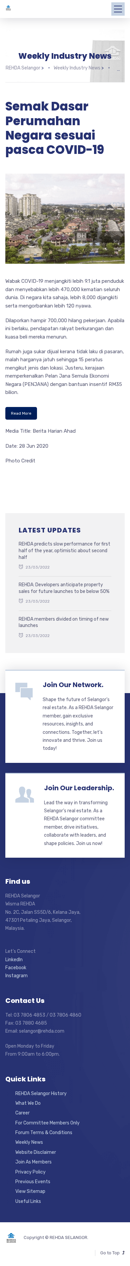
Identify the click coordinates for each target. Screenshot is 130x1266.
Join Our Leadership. (79, 788)
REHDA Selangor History (41, 1093)
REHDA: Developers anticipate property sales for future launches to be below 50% (64, 588)
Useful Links (28, 1201)
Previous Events (32, 1182)
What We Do (28, 1103)
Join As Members (33, 1162)
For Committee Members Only (47, 1123)
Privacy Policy (30, 1172)
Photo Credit (20, 461)
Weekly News (29, 1142)
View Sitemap (30, 1191)
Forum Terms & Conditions (43, 1132)
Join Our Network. (73, 684)
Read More (21, 413)
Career (22, 1113)
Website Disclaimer (35, 1152)
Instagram (16, 976)
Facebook (15, 968)
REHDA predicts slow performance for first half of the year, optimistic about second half (64, 550)
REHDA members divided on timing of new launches (64, 622)
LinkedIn (14, 960)
